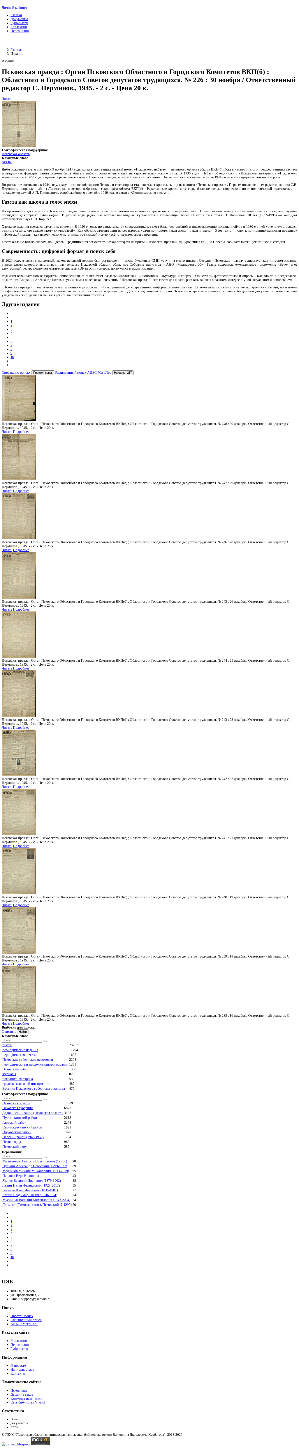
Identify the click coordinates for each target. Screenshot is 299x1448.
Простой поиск (22, 1316)
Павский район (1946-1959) (23, 1137)
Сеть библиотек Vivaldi (28, 1402)
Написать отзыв (22, 1369)
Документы (19, 19)
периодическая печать (18, 1055)
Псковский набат (15, 1069)
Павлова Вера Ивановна (20, 1176)
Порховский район (16, 1132)
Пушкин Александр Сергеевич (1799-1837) (34, 1166)
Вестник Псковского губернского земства (33, 1088)
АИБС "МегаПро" (24, 1324)
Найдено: (123, 372)
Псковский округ (15, 1146)
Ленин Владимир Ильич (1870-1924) (29, 1195)
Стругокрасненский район (22, 1127)
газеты (7, 162)
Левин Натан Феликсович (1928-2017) (31, 1185)
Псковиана (19, 1390)
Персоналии (20, 31)
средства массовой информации (26, 1084)
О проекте (18, 1365)
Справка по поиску (16, 372)
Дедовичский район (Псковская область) (32, 1113)
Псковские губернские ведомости (27, 1059)
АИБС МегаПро (99, 372)
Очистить (9, 1031)
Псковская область (16, 154)
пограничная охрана (17, 1079)
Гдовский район (14, 1122)
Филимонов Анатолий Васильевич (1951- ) (34, 1161)
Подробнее (21, 432)
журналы (9, 1074)
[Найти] (45, 1041)
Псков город (11, 1142)
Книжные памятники (26, 1398)
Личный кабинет (14, 7)
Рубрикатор (19, 23)
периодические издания (20, 1050)
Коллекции (19, 27)
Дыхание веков (22, 1394)
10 (12, 357)
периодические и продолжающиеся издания (35, 1064)
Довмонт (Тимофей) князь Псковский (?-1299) (37, 1204)
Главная (16, 15)
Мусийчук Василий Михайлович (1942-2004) (36, 1200)
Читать (7, 99)
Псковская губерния (17, 1108)
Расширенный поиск (70, 372)
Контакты (18, 1373)
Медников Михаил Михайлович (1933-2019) (35, 1171)
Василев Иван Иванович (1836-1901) (30, 1190)
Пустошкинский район (19, 1117)
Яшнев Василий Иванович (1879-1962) (31, 1180)
